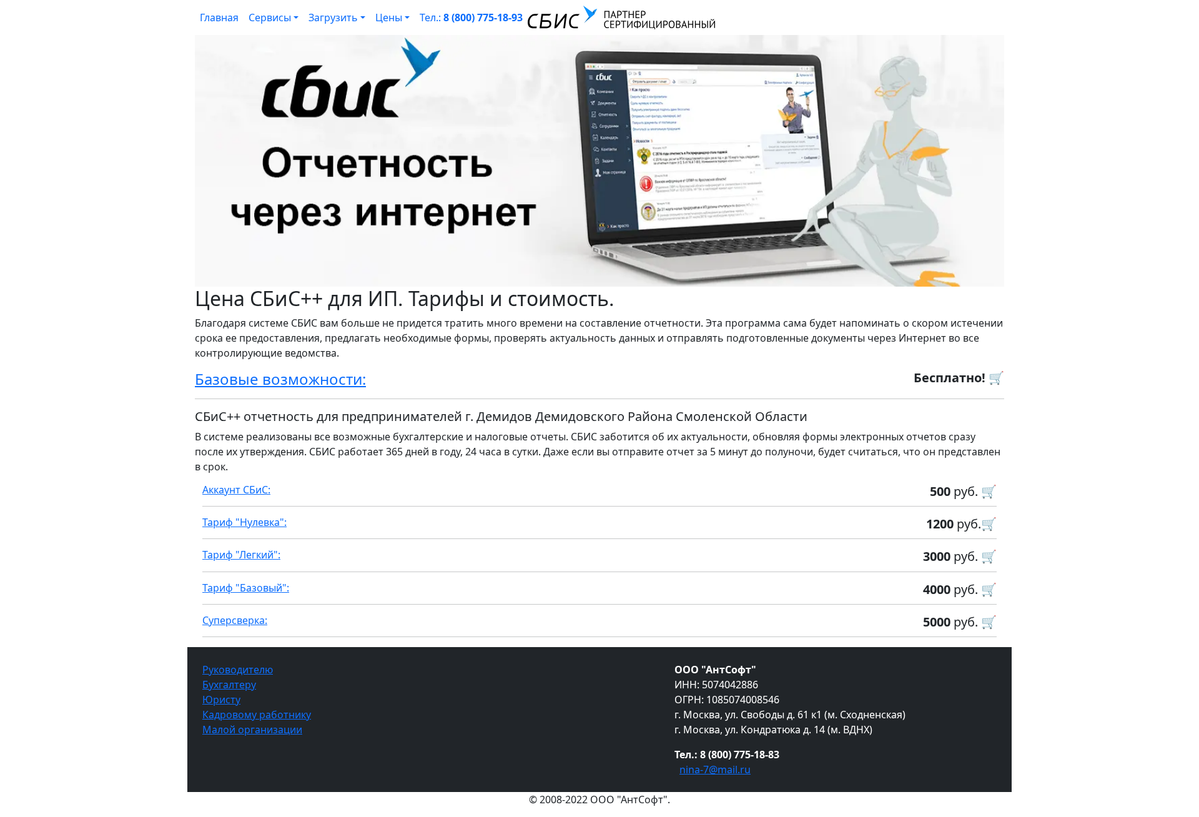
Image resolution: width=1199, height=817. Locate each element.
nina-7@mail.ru (715, 769)
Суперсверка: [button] (234, 620)
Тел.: (471, 17)
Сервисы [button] (270, 17)
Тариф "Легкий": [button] (241, 555)
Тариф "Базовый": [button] (245, 588)
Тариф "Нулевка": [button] (244, 522)
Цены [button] (388, 17)
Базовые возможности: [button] (280, 379)
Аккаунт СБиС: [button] (236, 490)
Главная (219, 17)
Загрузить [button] (333, 17)
